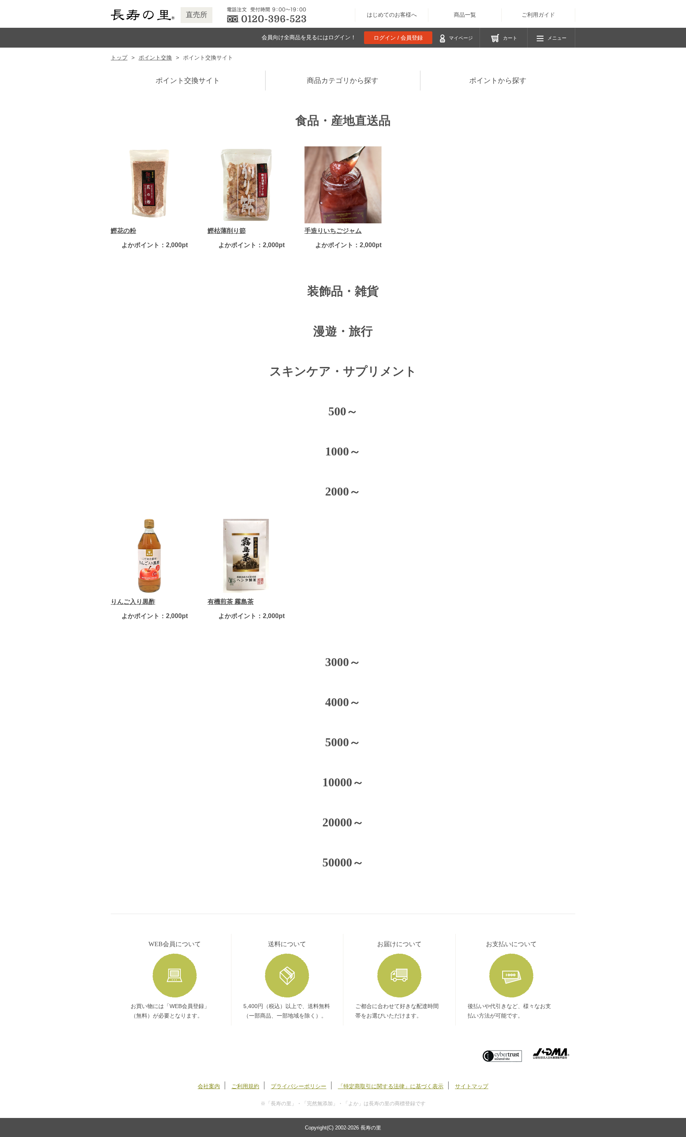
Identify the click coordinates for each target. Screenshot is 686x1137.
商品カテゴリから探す (342, 81)
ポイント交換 (155, 57)
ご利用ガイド (538, 15)
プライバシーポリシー (298, 1086)
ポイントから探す (497, 81)
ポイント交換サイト (188, 81)
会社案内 (209, 1086)
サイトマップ (471, 1086)
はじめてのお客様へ (392, 15)
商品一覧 (465, 15)
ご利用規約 (245, 1086)
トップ (119, 57)
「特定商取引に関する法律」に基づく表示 (390, 1086)
